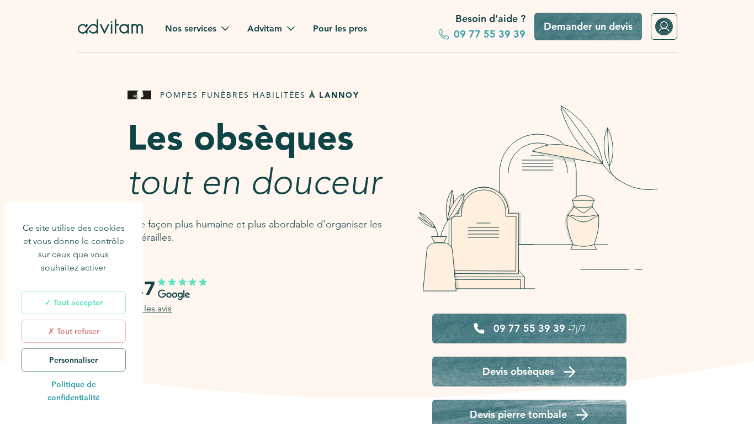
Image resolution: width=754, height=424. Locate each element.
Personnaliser (73, 360)
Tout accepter (77, 303)
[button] (197, 29)
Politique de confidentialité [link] (73, 390)
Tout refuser (77, 331)
